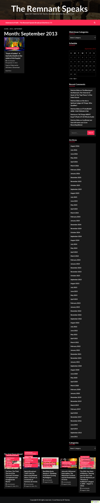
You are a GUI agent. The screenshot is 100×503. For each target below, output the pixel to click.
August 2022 (75, 323)
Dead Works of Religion (10, 458)
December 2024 (76, 224)
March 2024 (75, 256)
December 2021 (76, 354)
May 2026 (74, 158)
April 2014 (74, 429)
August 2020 (75, 370)
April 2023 (74, 299)
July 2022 (74, 327)
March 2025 (75, 213)
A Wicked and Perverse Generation (30, 453)
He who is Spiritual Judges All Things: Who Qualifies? (81, 103)
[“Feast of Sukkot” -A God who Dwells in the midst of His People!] (14, 44)
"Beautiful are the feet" (12, 48)
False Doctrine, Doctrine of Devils (67, 463)
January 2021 (75, 362)
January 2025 (75, 221)
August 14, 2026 (30, 486)
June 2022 (74, 330)
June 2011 (74, 436)
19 (86, 66)
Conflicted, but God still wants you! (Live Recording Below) (81, 122)
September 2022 (76, 319)
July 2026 (74, 150)
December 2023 (76, 268)
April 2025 (74, 209)
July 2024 (74, 244)
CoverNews (56, 500)
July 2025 (74, 197)
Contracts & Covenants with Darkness (29, 460)
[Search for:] (79, 133)
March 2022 (75, 342)
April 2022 (74, 338)
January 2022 (75, 350)
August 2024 (75, 240)
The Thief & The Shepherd (10, 465)
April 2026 (74, 162)
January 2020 (75, 393)
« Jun (71, 78)
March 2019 (75, 405)
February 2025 (75, 217)
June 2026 (74, 154)
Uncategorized (47, 466)
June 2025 (74, 201)
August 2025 (75, 193)
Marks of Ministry (85, 459)
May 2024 (74, 248)
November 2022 (76, 315)
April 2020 (74, 381)
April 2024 (74, 252)
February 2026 (75, 169)
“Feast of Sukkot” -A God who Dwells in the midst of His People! (14, 55)
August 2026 (75, 146)
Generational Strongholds (28, 465)
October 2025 (75, 185)
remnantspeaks (11, 61)
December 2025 (76, 177)
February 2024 (75, 260)
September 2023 (76, 279)
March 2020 (75, 385)
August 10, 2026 (48, 482)
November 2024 (76, 228)
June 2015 (74, 425)
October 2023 (75, 275)
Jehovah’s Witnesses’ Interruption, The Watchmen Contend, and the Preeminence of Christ (69, 475)
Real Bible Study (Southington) (48, 460)
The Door (8, 462)
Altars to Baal (28, 456)
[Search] (94, 22)
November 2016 (76, 421)
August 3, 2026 (85, 490)
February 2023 (75, 303)
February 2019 (75, 409)
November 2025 (76, 181)
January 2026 (75, 173)
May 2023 (74, 295)
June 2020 (74, 374)
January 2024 (75, 264)
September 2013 (76, 433)
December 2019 (76, 397)
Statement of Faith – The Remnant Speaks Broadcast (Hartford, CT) (29, 23)
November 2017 (76, 417)
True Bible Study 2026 (49, 463)
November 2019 (76, 401)
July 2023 (74, 287)
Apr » (75, 78)
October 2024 (75, 232)
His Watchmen (66, 466)
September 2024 (76, 236)
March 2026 (75, 166)
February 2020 (75, 389)
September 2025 (76, 189)
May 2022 (74, 334)
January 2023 (75, 307)
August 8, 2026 (67, 484)
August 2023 (75, 283)
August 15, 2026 (11, 486)
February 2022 (75, 346)
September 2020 (76, 366)
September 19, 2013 (12, 63)
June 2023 (74, 291)
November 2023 (76, 272)
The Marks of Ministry (86, 466)
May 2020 (74, 378)
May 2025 (74, 205)
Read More (8, 70)
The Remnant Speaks (49, 8)
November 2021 (76, 358)
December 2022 (76, 311)
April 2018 (74, 413)
